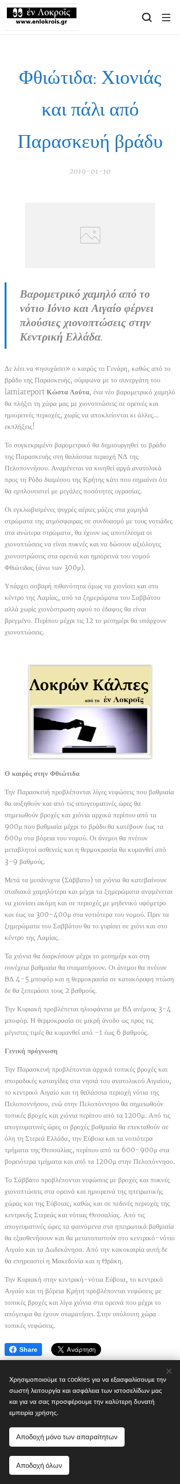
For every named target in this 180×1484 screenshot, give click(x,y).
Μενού (166, 17)
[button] (147, 17)
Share (28, 1349)
